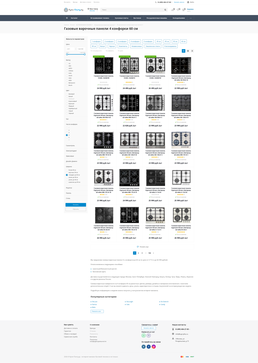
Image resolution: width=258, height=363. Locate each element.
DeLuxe (94, 302)
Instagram (154, 347)
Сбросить (76, 209)
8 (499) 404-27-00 (182, 329)
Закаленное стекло (153, 46)
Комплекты (123, 46)
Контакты (93, 337)
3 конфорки (122, 41)
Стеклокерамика (170, 46)
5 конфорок (148, 41)
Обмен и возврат (70, 334)
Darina (94, 304)
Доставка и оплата (71, 328)
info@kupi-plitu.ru (181, 334)
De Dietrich (165, 302)
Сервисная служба (71, 337)
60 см (183, 41)
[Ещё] (191, 18)
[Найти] (165, 10)
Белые (102, 46)
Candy (163, 304)
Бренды (93, 328)
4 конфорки (135, 41)
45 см (167, 41)
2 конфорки (109, 41)
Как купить (68, 325)
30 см (159, 41)
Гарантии (67, 331)
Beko (94, 307)
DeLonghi (129, 302)
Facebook (149, 347)
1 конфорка (96, 41)
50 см (175, 41)
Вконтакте (144, 347)
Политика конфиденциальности (98, 340)
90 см (94, 46)
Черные (112, 46)
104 (149, 253)
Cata (127, 304)
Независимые (137, 46)
